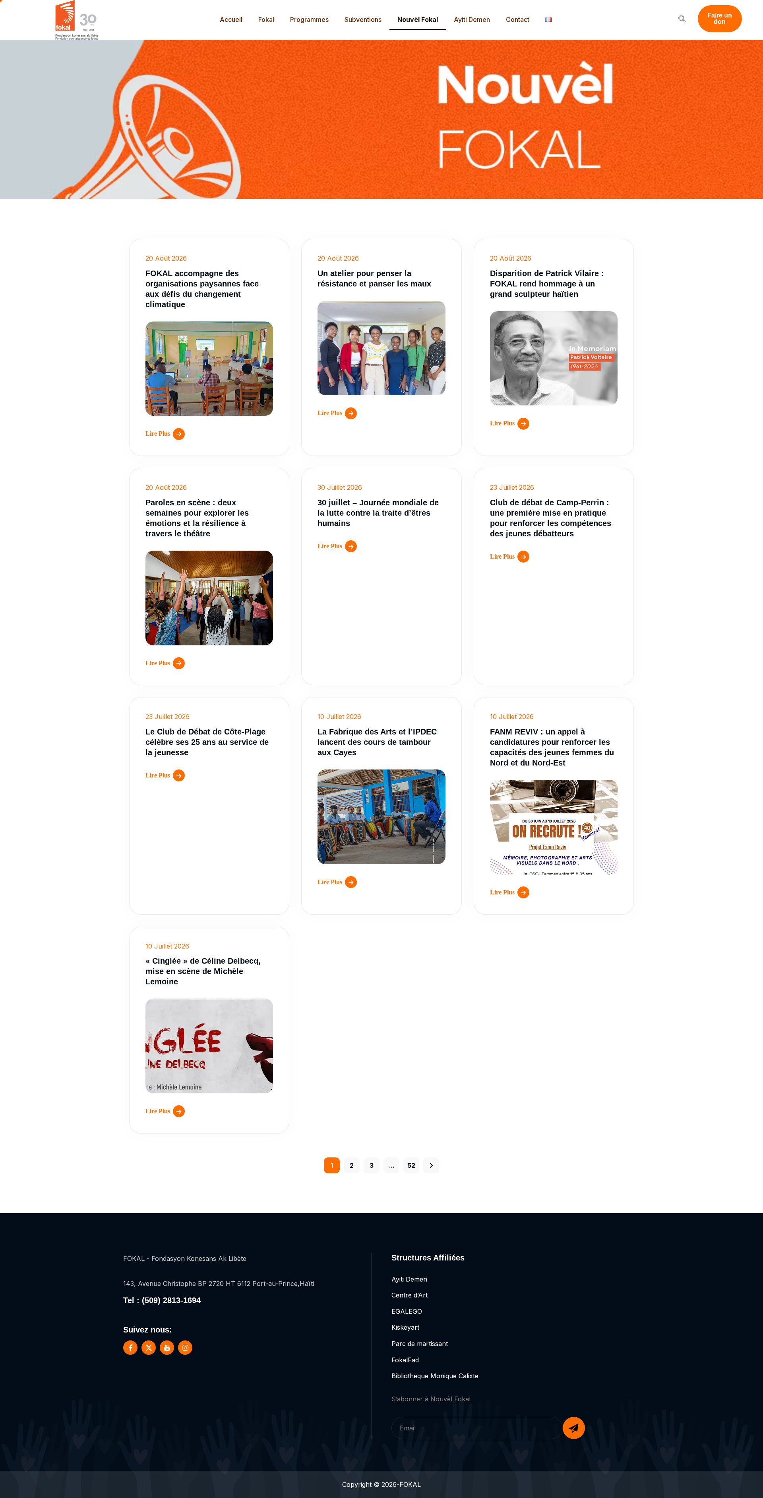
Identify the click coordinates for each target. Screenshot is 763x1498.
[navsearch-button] (682, 20)
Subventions (363, 19)
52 (411, 1165)
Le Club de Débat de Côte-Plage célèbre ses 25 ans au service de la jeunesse (207, 742)
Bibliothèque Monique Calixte (434, 1376)
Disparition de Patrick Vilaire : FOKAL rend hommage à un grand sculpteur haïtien (547, 283)
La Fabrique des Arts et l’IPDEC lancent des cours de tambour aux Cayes (377, 742)
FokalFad (405, 1360)
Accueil (231, 19)
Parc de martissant (419, 1344)
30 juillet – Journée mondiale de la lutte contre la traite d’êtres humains (378, 513)
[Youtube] (167, 1347)
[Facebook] (130, 1347)
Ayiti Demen (472, 19)
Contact (517, 19)
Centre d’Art (409, 1295)
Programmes (309, 19)
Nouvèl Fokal (417, 19)
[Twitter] (148, 1347)
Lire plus (157, 433)
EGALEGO (406, 1311)
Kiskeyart (405, 1327)
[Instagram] (185, 1347)
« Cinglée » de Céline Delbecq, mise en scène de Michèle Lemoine (203, 971)
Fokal (266, 19)
